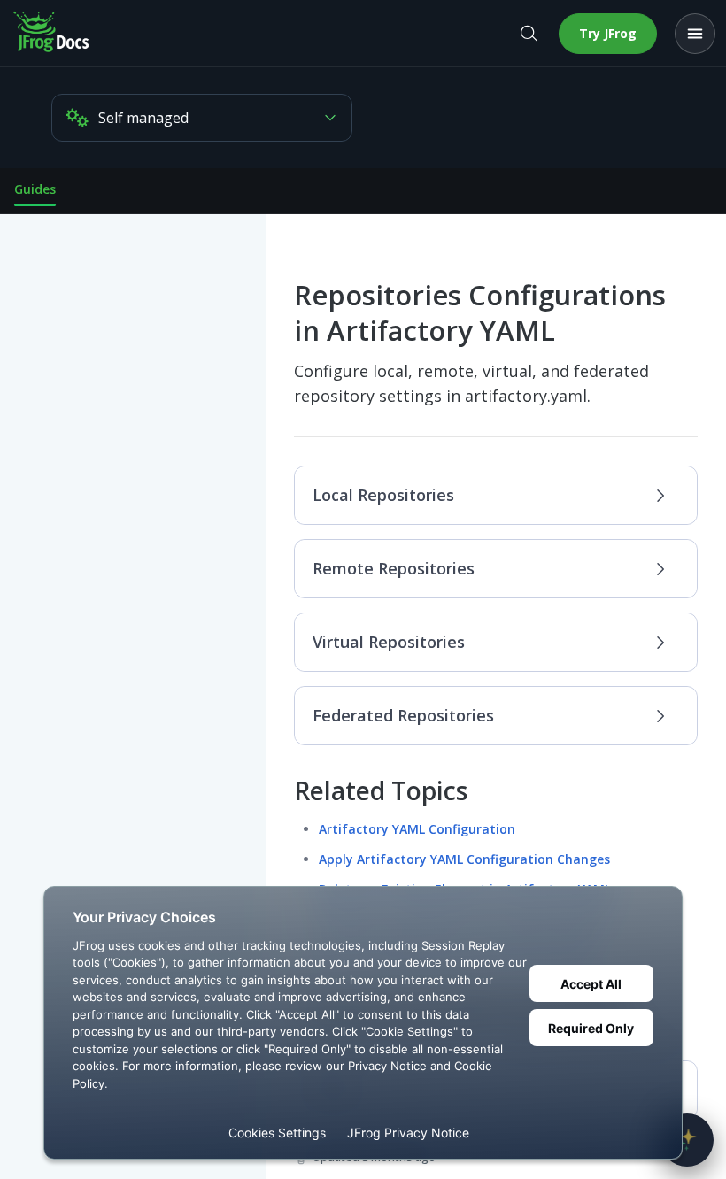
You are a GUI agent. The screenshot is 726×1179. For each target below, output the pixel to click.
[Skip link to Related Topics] (282, 791)
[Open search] (528, 33)
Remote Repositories (394, 568)
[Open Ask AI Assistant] (687, 1140)
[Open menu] (695, 33)
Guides (35, 189)
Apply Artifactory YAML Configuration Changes (464, 859)
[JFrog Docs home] (52, 33)
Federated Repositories (403, 715)
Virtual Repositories (389, 641)
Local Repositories (383, 494)
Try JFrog (608, 33)
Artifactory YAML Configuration (417, 829)
